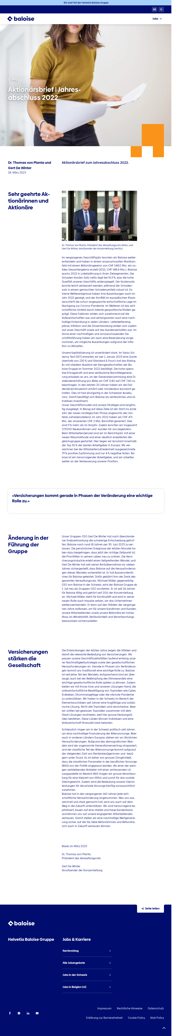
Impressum (104, 1008)
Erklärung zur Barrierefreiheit (104, 1018)
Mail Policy (157, 1018)
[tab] (157, 18)
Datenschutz (156, 1008)
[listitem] (87, 951)
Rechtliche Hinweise (129, 1008)
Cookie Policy (136, 1018)
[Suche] (161, 9)
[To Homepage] (24, 18)
